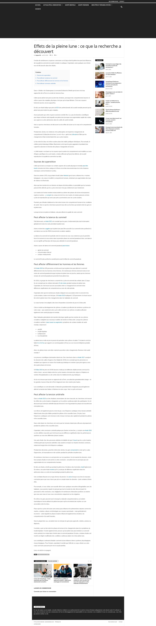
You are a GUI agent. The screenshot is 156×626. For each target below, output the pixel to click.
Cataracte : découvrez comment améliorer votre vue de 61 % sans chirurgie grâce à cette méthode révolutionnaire (82, 581)
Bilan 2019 (39, 369)
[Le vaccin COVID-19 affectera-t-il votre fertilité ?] (99, 75)
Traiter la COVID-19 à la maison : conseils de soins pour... (113, 102)
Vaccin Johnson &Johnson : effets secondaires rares (113, 110)
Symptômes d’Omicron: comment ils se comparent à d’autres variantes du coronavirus (113, 84)
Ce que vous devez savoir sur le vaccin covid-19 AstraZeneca (114, 119)
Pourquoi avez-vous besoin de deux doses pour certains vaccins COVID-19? (114, 128)
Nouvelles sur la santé (43, 554)
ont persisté (74, 450)
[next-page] (91, 561)
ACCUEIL (38, 5)
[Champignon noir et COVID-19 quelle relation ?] (99, 94)
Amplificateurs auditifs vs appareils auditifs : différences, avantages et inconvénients (62, 580)
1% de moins (62, 283)
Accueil (35, 40)
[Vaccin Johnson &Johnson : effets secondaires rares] (99, 112)
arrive (70, 477)
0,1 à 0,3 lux (40, 343)
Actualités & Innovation (52, 5)
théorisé (66, 175)
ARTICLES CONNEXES (40, 561)
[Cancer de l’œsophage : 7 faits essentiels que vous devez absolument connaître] (43, 570)
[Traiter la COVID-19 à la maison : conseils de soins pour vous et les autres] (99, 103)
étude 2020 (88, 430)
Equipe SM (38, 55)
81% (57, 107)
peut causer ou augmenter (54, 322)
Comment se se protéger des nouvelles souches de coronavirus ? (113, 65)
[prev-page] (88, 561)
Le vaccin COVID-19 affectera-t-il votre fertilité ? (114, 73)
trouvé (75, 440)
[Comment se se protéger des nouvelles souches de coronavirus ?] (99, 66)
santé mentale (70, 5)
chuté (82, 467)
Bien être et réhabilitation (101, 5)
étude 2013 (42, 398)
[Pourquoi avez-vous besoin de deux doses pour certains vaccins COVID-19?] (99, 129)
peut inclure (66, 245)
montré (52, 469)
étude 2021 (48, 221)
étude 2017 (81, 357)
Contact (121, 1)
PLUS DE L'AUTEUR (52, 561)
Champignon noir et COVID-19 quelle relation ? (114, 92)
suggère (47, 228)
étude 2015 (39, 268)
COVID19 (38, 9)
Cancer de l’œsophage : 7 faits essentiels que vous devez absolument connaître (42, 580)
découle (74, 134)
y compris (48, 195)
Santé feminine (83, 5)
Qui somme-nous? (113, 1)
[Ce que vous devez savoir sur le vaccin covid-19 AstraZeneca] (99, 120)
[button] (121, 7)
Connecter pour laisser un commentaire (45, 591)
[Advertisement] (78, 24)
